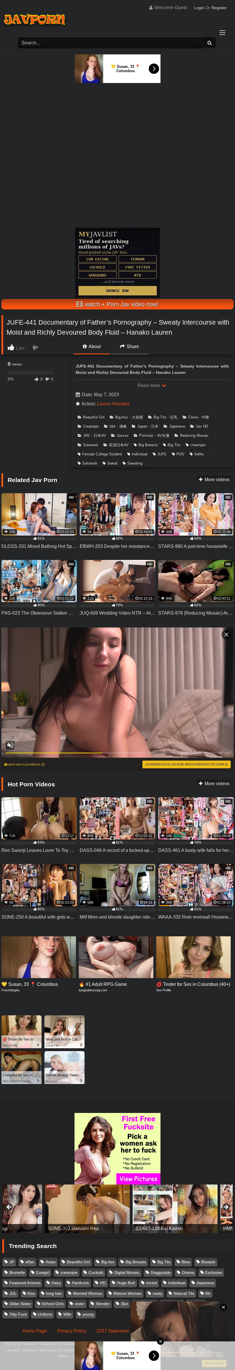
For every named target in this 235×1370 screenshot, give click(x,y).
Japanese (177, 426)
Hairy (56, 1282)
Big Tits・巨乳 (166, 417)
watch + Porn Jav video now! (120, 304)
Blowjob (208, 1262)
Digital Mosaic (127, 1272)
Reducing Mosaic (194, 435)
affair (29, 1262)
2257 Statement (113, 1330)
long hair (54, 1293)
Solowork (90, 445)
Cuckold (96, 1272)
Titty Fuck (18, 1314)
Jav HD (202, 426)
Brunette (17, 1272)
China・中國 (198, 417)
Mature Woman (127, 1293)
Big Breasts (148, 445)
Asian (51, 1262)
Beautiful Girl (94, 417)
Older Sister (20, 1303)
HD (103, 1282)
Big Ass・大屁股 (129, 417)
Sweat (112, 463)
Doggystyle (161, 1272)
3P (11, 1262)
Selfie (199, 454)
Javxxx (123, 435)
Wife (67, 1314)
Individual (140, 454)
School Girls (53, 1303)
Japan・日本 (147, 426)
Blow (185, 1262)
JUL (13, 1293)
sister (80, 1303)
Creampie (91, 426)
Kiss (31, 1293)
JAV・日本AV (94, 435)
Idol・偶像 (118, 426)
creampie (197, 445)
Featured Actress (24, 1282)
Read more (149, 385)
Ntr (208, 1293)
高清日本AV (119, 445)
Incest (151, 1282)
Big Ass (107, 1262)
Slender (103, 1303)
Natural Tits (184, 1293)
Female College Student (102, 454)
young (88, 1314)
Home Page (35, 1330)
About (94, 346)
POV (181, 454)
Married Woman (87, 1293)
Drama (188, 1272)
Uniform (45, 1314)
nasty (157, 1293)
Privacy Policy (71, 1330)
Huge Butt (126, 1282)
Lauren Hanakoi (113, 403)
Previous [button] (9, 1207)
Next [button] (225, 1207)
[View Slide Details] (44, 1209)
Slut (124, 1303)
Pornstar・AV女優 (154, 435)
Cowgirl (42, 1272)
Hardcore (80, 1282)
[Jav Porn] (117, 20)
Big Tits (174, 445)
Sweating (134, 463)
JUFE (162, 454)
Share (132, 346)
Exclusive (213, 1272)
